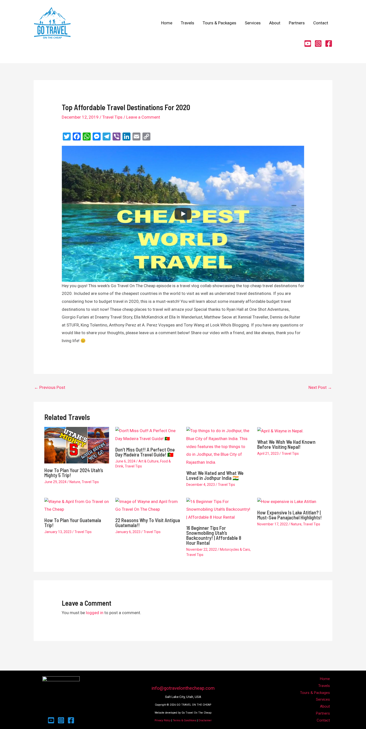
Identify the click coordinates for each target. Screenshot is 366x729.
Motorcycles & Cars (235, 549)
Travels (187, 22)
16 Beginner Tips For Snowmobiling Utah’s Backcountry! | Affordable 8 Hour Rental (213, 535)
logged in (94, 612)
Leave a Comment (143, 117)
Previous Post (49, 387)
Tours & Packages (219, 22)
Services (253, 22)
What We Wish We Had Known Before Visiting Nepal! (286, 444)
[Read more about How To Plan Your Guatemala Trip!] (76, 505)
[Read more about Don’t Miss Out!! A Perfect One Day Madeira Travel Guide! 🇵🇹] (147, 434)
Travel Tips (112, 117)
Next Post (320, 387)
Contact (320, 22)
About (274, 22)
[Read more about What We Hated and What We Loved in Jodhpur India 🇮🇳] (218, 446)
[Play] (183, 214)
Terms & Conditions (184, 720)
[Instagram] (318, 43)
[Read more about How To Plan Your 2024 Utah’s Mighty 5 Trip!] (76, 444)
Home (166, 22)
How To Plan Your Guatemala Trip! (72, 522)
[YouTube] (307, 43)
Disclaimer (205, 720)
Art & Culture (148, 461)
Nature (74, 482)
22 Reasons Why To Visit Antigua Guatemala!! (147, 522)
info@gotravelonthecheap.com (183, 688)
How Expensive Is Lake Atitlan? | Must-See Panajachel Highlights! (289, 514)
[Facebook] (328, 43)
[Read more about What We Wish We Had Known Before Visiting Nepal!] (280, 430)
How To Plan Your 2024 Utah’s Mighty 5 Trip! (73, 472)
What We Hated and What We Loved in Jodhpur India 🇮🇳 (215, 475)
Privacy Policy (163, 720)
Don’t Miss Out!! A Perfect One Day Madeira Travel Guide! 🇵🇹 (145, 452)
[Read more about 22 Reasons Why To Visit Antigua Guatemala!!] (147, 505)
